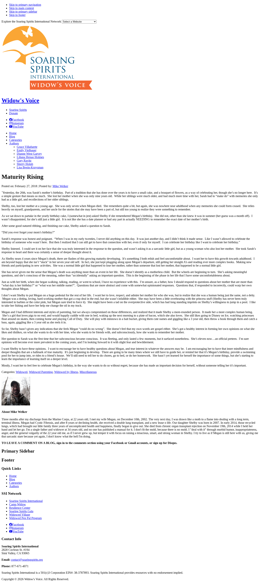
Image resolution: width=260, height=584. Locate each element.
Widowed (21, 372)
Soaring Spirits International (26, 501)
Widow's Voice (20, 100)
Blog (12, 479)
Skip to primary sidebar (23, 11)
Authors (14, 486)
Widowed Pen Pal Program (25, 518)
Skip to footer (17, 15)
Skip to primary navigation (25, 4)
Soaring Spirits (18, 109)
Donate (13, 113)
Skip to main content (21, 8)
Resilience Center (19, 507)
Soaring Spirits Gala (21, 511)
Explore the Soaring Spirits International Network (31, 21)
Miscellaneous (88, 372)
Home (13, 476)
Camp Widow (17, 504)
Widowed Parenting (41, 372)
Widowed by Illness (66, 372)
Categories (15, 482)
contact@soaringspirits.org (27, 559)
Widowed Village (19, 514)
